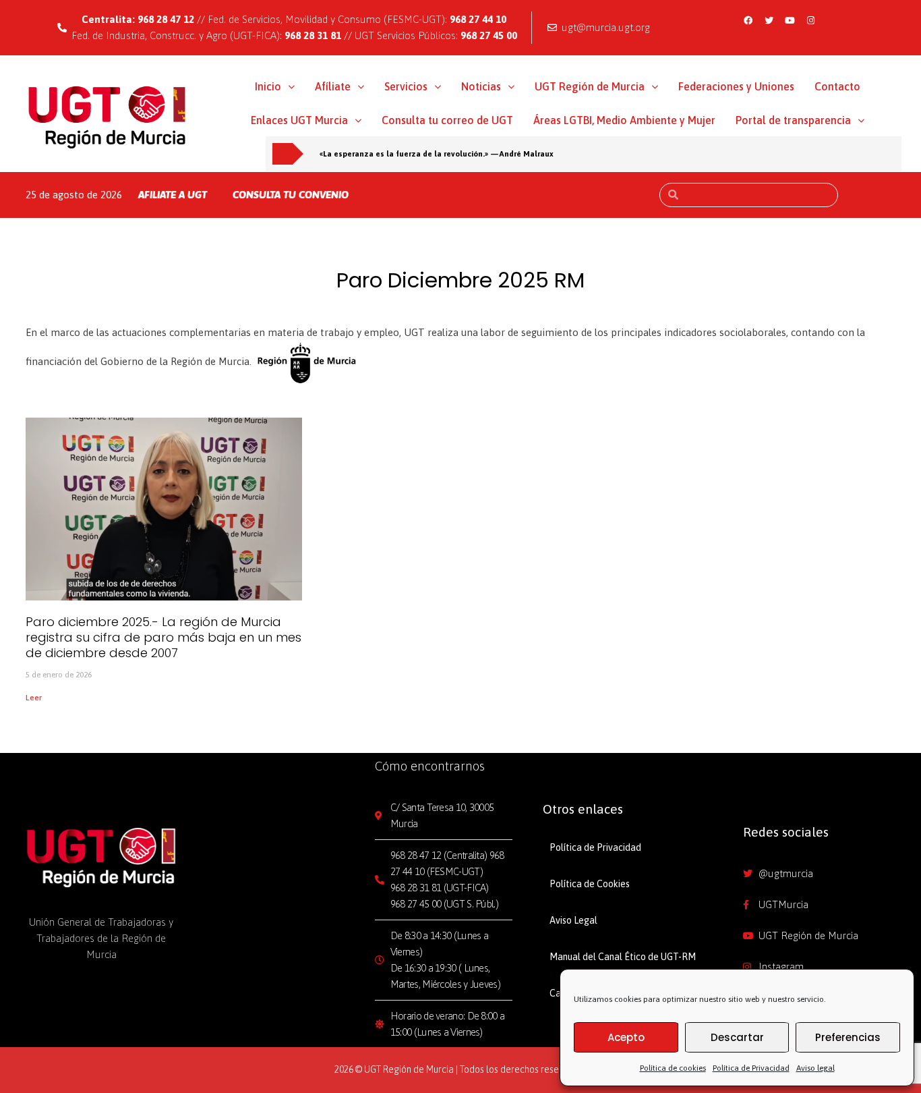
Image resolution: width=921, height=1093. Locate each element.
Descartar (737, 1037)
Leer (34, 697)
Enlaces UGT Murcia (299, 120)
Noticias (481, 86)
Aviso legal (815, 1068)
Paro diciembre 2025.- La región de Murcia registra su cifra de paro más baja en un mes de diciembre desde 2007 (163, 637)
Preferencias (848, 1037)
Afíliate (333, 86)
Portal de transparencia (793, 120)
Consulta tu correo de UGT (447, 120)
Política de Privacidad (751, 1068)
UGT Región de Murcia (590, 86)
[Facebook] (747, 20)
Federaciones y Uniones (736, 86)
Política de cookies (673, 1068)
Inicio (268, 86)
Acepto (626, 1037)
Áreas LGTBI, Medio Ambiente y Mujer (624, 120)
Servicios (405, 86)
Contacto (837, 86)
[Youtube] (789, 20)
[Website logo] (107, 116)
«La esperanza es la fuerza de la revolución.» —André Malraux (437, 153)
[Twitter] (768, 20)
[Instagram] (810, 20)
